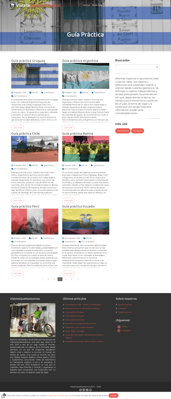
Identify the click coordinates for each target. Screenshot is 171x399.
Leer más (17, 128)
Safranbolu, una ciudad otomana (79, 327)
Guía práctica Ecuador (78, 206)
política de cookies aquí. (58, 395)
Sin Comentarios (20, 96)
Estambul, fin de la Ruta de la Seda (80, 323)
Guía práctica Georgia (74, 316)
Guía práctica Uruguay (28, 61)
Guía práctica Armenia (74, 320)
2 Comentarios (70, 96)
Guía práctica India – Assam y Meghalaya (83, 304)
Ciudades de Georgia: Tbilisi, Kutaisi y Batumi (84, 341)
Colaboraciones (124, 312)
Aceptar (113, 396)
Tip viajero (137, 131)
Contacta (122, 308)
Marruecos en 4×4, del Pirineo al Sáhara (82, 308)
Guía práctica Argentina (80, 61)
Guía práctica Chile (25, 133)
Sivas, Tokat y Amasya (74, 331)
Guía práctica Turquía (74, 312)
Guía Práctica (123, 131)
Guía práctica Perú (25, 206)
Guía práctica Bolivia (77, 133)
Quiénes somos (125, 304)
